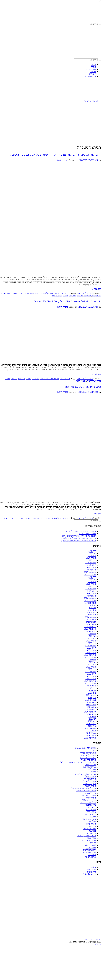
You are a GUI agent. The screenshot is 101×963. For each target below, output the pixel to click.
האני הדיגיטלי (90, 776)
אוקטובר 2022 (90, 655)
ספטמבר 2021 (90, 683)
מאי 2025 (92, 581)
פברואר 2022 (90, 671)
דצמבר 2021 (91, 676)
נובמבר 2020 (90, 707)
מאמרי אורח (91, 798)
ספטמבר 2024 (90, 600)
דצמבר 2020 (91, 705)
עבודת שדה (91, 824)
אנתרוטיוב (91, 750)
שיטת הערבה (57, 296)
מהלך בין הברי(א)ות (88, 802)
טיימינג (28, 378)
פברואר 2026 (90, 563)
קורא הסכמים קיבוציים (86, 836)
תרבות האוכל (90, 857)
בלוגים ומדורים (90, 69)
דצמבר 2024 (91, 593)
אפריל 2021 (91, 695)
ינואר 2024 (91, 619)
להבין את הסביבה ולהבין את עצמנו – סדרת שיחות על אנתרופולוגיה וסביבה (55, 154)
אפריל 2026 (91, 558)
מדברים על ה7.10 (89, 800)
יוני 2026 (92, 553)
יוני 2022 (92, 662)
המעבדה (87, 296)
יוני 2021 (92, 690)
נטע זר (93, 817)
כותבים (93, 71)
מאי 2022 (92, 664)
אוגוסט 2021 (90, 686)
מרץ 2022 (92, 669)
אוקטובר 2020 (90, 709)
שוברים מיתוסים (89, 845)
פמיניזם (14, 378)
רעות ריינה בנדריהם (12, 518)
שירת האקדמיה (89, 850)
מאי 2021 (92, 693)
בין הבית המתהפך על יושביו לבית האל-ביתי (78, 538)
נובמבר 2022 (90, 652)
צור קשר (97, 944)
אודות (93, 67)
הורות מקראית (90, 779)
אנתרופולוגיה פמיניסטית (49, 378)
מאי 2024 (92, 610)
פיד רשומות (91, 869)
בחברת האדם (62, 160)
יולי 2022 (92, 660)
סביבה (65, 296)
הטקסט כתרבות (89, 783)
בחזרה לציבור (6, 293)
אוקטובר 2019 (90, 738)
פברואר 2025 (90, 589)
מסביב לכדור (91, 809)
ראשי (93, 64)
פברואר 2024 (90, 617)
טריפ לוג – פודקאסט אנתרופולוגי (83, 788)
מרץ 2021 (92, 697)
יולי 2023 (92, 634)
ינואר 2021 (91, 702)
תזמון (78, 381)
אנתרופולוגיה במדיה (85, 293)
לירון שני (72, 296)
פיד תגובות (91, 872)
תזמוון (83, 381)
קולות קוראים (90, 833)
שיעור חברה (91, 847)
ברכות (93, 772)
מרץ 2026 (92, 560)
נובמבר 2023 (90, 624)
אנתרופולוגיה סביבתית (33, 293)
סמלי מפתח (91, 821)
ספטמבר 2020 (90, 712)
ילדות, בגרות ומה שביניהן (86, 791)
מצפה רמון (25, 518)
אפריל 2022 (91, 667)
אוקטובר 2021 (90, 681)
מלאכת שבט (91, 807)
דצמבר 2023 (91, 622)
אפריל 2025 (91, 584)
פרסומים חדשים (89, 828)
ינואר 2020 (91, 731)
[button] (100, 24)
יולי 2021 (92, 688)
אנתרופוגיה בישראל (62, 293)
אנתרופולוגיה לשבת (88, 757)
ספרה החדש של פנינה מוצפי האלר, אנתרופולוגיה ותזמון (67, 301)
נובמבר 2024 (90, 596)
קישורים (92, 74)
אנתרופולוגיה (48, 293)
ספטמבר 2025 (90, 574)
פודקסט (21, 378)
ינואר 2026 (91, 565)
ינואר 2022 (91, 674)
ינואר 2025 (91, 591)
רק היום (92, 843)
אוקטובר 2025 (90, 572)
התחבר (93, 867)
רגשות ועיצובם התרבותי (86, 840)
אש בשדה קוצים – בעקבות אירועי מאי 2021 (78, 762)
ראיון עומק (91, 838)
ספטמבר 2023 (90, 629)
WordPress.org (90, 874)
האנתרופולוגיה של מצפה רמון (83, 386)
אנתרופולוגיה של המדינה (60, 518)
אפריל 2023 (91, 641)
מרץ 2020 (92, 726)
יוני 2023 (92, 636)
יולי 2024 (92, 605)
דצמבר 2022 (91, 650)
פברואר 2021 (90, 700)
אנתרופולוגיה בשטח (88, 755)
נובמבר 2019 (90, 735)
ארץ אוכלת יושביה (88, 760)
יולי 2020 (92, 716)
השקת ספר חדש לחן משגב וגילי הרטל (81, 531)
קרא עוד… (96, 289)
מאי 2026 (92, 555)
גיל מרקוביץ (96, 296)
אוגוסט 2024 (90, 603)
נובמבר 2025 (90, 570)
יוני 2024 (92, 607)
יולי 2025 (92, 577)
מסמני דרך (91, 812)
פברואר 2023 (90, 645)
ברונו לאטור (91, 769)
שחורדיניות (91, 381)
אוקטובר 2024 (90, 598)
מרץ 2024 (92, 615)
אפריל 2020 (91, 723)
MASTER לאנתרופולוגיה (85, 748)
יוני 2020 (92, 719)
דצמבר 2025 (91, 567)
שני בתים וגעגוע (89, 852)
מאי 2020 (92, 721)
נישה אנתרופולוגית (88, 819)
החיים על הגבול (90, 781)
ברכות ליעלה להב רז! (87, 533)
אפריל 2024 (91, 612)
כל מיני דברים (90, 793)
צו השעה (92, 831)
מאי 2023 (92, 638)
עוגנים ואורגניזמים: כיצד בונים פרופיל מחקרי (78, 541)
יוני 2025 (92, 579)
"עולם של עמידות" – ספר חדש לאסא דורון (79, 536)
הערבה (80, 296)
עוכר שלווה (91, 826)
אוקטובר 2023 (90, 626)
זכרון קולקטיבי (36, 518)
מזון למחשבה (90, 805)
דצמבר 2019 (91, 733)
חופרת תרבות (90, 786)
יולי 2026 (92, 551)
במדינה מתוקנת (89, 767)
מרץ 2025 (92, 586)
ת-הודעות (92, 854)
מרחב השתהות (90, 814)
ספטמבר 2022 (90, 657)
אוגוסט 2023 (90, 631)
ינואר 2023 (91, 648)
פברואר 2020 (90, 728)
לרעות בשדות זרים (88, 795)
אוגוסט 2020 (90, 714)
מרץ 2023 (92, 643)
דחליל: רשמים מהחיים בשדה (84, 774)
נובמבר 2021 (90, 679)
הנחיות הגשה (90, 76)
